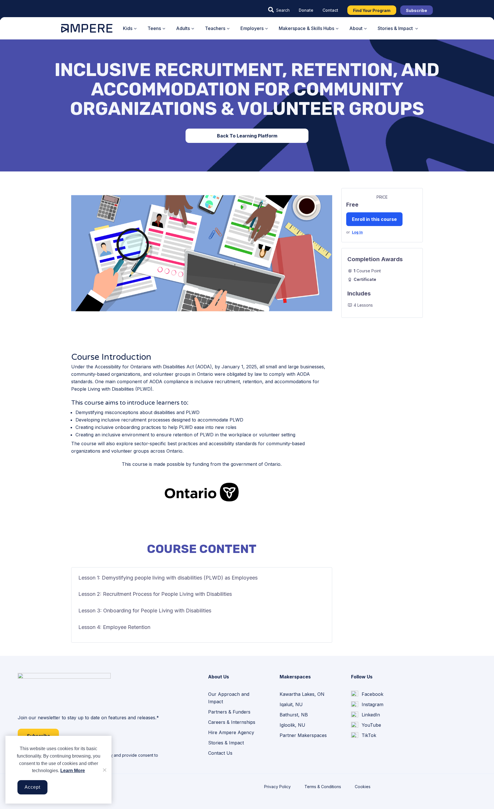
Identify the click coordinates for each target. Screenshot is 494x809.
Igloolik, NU (292, 725)
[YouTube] (366, 725)
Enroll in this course (374, 219)
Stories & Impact (226, 743)
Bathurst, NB (294, 715)
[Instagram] (367, 704)
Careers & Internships (231, 722)
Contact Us (220, 753)
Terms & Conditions (322, 786)
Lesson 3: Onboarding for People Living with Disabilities (144, 611)
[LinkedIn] (365, 715)
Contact (330, 10)
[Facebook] (367, 694)
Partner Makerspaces (303, 735)
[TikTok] (363, 735)
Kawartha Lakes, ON (302, 694)
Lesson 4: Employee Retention (114, 627)
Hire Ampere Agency (231, 732)
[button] (279, 10)
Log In (357, 232)
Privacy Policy (277, 786)
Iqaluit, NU (291, 704)
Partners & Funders (229, 712)
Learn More (72, 770)
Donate (306, 10)
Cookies (362, 786)
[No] (104, 770)
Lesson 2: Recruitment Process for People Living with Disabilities (155, 594)
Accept (32, 787)
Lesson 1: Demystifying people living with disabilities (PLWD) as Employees (168, 578)
